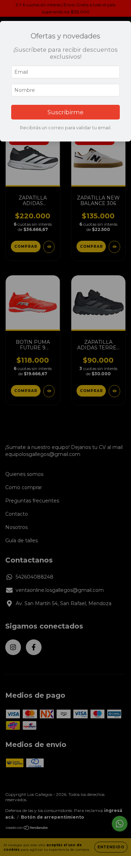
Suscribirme (65, 112)
